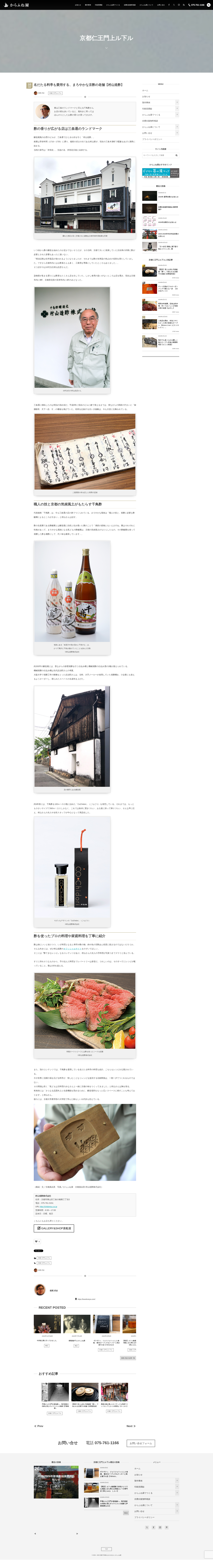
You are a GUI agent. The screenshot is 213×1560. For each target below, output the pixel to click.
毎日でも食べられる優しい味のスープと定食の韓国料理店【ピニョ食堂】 (168, 342)
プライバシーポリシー (152, 139)
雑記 (46, 1346)
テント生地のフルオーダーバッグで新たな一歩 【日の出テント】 (168, 289)
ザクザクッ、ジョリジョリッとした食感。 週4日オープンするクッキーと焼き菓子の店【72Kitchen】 (106, 1343)
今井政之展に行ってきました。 (47, 1341)
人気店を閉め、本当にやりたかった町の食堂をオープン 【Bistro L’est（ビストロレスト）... (168, 324)
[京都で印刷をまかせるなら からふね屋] (16, 5)
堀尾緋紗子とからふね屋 (77, 1341)
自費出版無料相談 (150, 121)
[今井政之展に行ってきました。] (47, 1324)
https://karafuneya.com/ (86, 1299)
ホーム (145, 91)
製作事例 (146, 103)
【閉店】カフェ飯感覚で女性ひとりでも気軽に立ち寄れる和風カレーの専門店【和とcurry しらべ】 (114, 1489)
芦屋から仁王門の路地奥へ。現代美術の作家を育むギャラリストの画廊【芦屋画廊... (55, 1406)
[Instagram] (179, 5)
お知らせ (146, 97)
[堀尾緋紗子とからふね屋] (76, 1324)
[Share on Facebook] (169, 5)
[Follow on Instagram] (160, 1527)
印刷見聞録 (147, 109)
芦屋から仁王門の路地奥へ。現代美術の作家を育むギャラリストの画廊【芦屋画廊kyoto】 (114, 1503)
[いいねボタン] (36, 1241)
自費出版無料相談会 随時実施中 (168, 208)
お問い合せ (147, 133)
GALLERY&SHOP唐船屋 (56, 1228)
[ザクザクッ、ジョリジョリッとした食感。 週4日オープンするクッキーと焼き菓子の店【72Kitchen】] (106, 1324)
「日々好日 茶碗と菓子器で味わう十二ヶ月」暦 (168, 248)
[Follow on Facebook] (153, 1527)
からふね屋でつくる (151, 115)
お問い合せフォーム (141, 1443)
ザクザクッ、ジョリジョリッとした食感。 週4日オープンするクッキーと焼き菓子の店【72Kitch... (114, 1474)
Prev (40, 1426)
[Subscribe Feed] (184, 5)
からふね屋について (151, 127)
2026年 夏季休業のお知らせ (168, 197)
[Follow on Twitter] (174, 5)
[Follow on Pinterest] (167, 1527)
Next (129, 1426)
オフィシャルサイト (73, 949)
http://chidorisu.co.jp (48, 1207)
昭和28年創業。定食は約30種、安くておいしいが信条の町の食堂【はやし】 (168, 306)
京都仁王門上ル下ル (55, 93)
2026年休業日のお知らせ (167, 222)
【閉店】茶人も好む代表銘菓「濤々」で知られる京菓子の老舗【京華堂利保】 (168, 271)
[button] (209, 5)
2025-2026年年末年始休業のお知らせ (168, 235)
